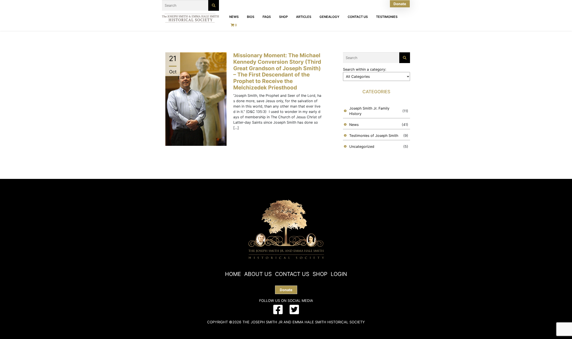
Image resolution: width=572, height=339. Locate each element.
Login (339, 274)
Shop (283, 17)
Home (233, 274)
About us (258, 274)
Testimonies (386, 17)
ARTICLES (303, 17)
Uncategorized (361, 146)
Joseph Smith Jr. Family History (369, 111)
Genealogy (329, 17)
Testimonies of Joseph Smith (373, 135)
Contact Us (358, 17)
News (234, 17)
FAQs (267, 17)
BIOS (250, 17)
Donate (399, 4)
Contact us (292, 274)
